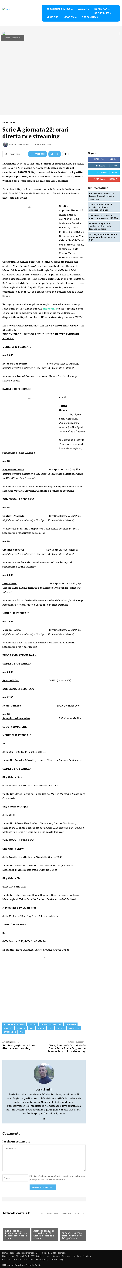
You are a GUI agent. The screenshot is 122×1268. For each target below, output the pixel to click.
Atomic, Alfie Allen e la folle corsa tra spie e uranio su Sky (103, 237)
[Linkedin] (44, 1118)
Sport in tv (16, 37)
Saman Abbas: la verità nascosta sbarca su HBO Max (103, 216)
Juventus (71, 1024)
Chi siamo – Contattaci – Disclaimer (18, 1259)
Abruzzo (66, 1213)
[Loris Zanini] (6, 144)
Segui (114, 166)
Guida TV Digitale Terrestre (54, 1253)
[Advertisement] (29, 231)
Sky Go (60, 1028)
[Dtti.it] (22, 13)
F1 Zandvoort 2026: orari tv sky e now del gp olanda (72, 1235)
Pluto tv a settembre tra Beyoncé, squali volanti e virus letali (101, 196)
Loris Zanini (23, 144)
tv (21, 1032)
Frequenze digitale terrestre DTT (25, 1253)
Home (7, 37)
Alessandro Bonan (14, 1024)
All (41, 1213)
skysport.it (50, 308)
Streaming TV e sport (62, 1256)
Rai (31, 1028)
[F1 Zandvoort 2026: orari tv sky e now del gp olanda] (72, 1229)
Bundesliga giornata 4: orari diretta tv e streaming (19, 1047)
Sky (51, 1028)
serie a (40, 1028)
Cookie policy (57, 1259)
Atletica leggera (42, 1226)
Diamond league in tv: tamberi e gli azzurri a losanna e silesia (43, 1234)
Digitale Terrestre (51, 1024)
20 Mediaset (52, 1213)
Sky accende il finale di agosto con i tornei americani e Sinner (16, 1234)
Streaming (10, 1032)
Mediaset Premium (82, 1256)
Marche (8, 1028)
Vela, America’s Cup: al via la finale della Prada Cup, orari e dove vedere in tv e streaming (66, 1048)
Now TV (21, 1028)
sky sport (73, 1028)
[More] (65, 154)
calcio (32, 1024)
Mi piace (113, 159)
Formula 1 (67, 1228)
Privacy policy (42, 1259)
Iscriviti (113, 179)
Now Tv (9, 1226)
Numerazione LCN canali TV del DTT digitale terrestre (26, 1256)
